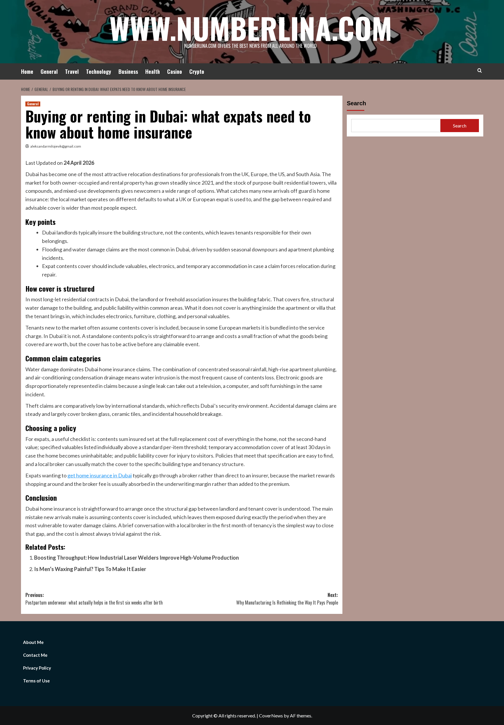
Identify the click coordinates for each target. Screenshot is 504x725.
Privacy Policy (37, 667)
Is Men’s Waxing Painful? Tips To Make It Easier (90, 569)
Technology (98, 71)
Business (128, 71)
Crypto (196, 71)
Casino (174, 71)
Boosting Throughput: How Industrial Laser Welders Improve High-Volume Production (136, 557)
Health (152, 71)
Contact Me (35, 655)
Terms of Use (36, 680)
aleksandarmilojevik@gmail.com (55, 146)
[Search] (479, 70)
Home (27, 71)
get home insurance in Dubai (99, 475)
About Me (33, 642)
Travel (72, 71)
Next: (287, 598)
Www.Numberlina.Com (250, 27)
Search (356, 103)
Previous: (94, 598)
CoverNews (271, 715)
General (49, 71)
